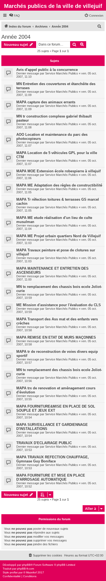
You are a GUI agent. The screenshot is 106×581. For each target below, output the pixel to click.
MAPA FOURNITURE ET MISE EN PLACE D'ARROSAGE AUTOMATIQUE (50, 477)
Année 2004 (15, 37)
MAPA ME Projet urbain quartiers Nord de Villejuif (58, 236)
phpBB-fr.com (25, 568)
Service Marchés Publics (61, 73)
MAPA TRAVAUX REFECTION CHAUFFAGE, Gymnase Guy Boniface (52, 459)
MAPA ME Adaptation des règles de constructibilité (59, 185)
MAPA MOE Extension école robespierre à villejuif (58, 171)
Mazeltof (31, 572)
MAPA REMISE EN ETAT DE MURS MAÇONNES (56, 337)
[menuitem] (14, 15)
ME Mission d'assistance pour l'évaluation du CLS (58, 305)
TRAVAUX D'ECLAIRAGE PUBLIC (44, 443)
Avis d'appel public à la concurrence (47, 70)
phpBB (26, 564)
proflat (14, 572)
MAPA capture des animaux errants (45, 102)
